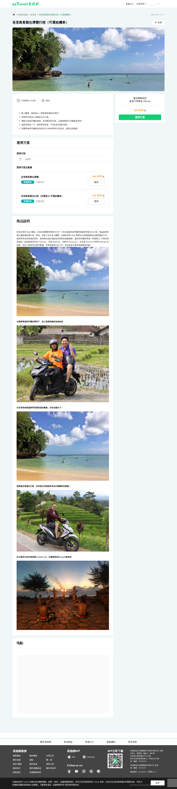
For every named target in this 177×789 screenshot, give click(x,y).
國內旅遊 (33, 764)
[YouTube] (76, 771)
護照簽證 (17, 772)
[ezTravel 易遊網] (25, 3)
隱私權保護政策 (72, 784)
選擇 (96, 182)
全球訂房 (50, 755)
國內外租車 (51, 768)
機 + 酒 (49, 760)
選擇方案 (140, 117)
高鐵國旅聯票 (35, 772)
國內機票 (33, 755)
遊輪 (31, 760)
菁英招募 (132, 741)
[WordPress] (91, 771)
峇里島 (33, 15)
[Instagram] (84, 771)
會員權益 (68, 741)
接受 (158, 783)
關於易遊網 (45, 741)
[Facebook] (69, 771)
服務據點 (111, 741)
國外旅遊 (17, 760)
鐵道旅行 (17, 768)
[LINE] (98, 771)
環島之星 (50, 764)
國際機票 (17, 755)
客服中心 (130, 4)
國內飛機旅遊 (35, 768)
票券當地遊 (23, 15)
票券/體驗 (17, 764)
